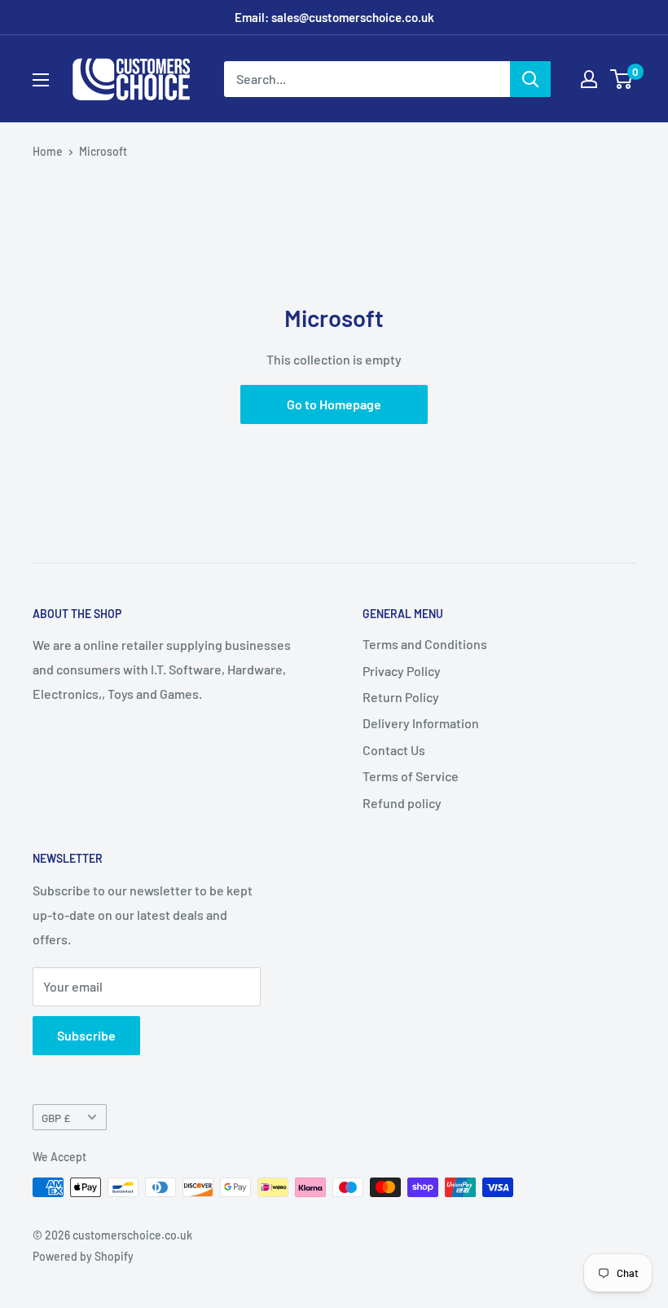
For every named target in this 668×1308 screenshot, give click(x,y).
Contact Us (394, 750)
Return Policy (401, 697)
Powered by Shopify (83, 1256)
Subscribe (86, 1035)
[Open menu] (41, 79)
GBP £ (56, 1118)
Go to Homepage (334, 404)
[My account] (589, 79)
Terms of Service (411, 776)
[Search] (530, 79)
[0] (622, 79)
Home (48, 151)
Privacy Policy (402, 670)
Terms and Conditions (425, 644)
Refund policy (402, 803)
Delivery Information (421, 723)
